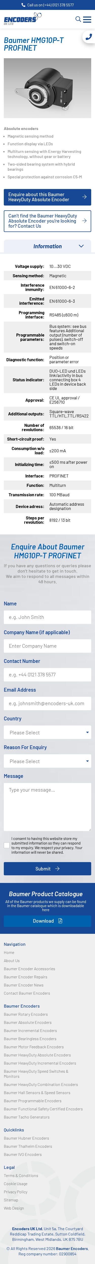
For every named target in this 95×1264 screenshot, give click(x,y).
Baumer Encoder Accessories (29, 968)
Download (43, 921)
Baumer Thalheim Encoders (28, 1146)
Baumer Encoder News (24, 984)
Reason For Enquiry (25, 747)
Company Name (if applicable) (37, 632)
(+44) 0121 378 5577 (58, 5)
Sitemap (11, 1199)
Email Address (20, 690)
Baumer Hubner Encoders (26, 1138)
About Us (12, 960)
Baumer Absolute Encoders (28, 1022)
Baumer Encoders (22, 1006)
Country (13, 718)
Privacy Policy (15, 1191)
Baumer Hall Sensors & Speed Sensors (37, 1092)
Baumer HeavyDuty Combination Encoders (41, 1084)
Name (10, 603)
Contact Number (22, 661)
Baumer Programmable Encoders (33, 1100)
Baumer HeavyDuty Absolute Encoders (37, 1054)
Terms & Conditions (21, 1175)
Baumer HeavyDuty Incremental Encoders (40, 1062)
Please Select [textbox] (25, 732)
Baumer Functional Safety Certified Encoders (43, 1108)
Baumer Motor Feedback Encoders (34, 1046)
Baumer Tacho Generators (27, 1116)
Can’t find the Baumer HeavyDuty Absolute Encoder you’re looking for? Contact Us (42, 221)
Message (13, 776)
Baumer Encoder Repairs (25, 976)
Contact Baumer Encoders (27, 993)
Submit (43, 868)
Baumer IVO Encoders (23, 1154)
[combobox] (47, 732)
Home (9, 952)
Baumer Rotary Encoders (26, 1014)
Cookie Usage (15, 1183)
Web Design (14, 1207)
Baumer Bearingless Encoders (30, 1038)
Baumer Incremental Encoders (30, 1030)
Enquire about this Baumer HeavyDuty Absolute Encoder (38, 196)
